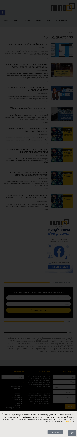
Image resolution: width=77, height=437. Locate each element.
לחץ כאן (68, 421)
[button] (3, 413)
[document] (38, 218)
